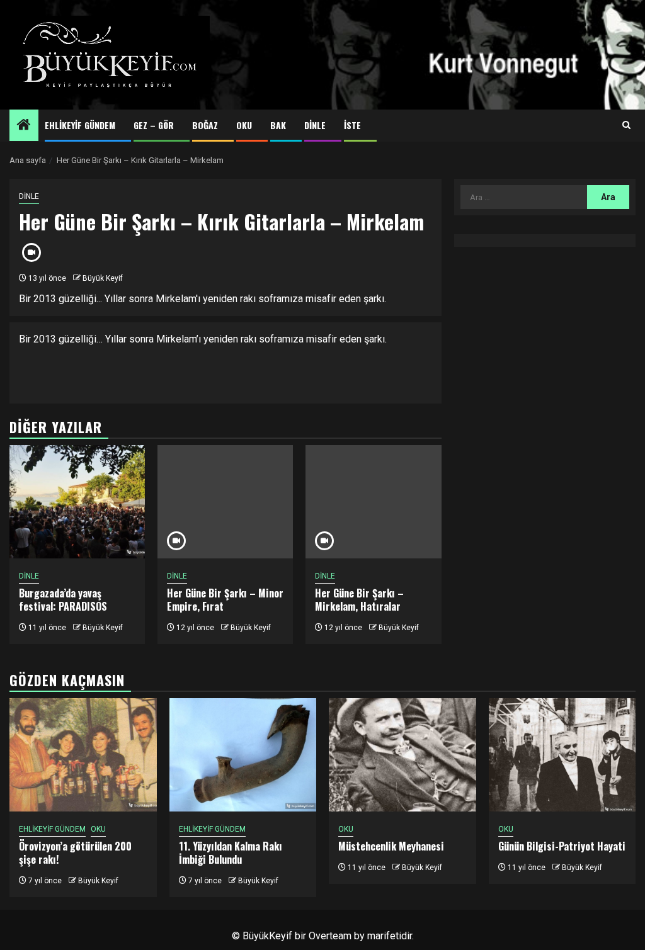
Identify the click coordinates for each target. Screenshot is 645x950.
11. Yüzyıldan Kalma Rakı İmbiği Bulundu (230, 853)
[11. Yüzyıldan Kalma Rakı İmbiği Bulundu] (243, 754)
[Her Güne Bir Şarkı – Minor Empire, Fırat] (225, 501)
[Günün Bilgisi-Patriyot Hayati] (562, 754)
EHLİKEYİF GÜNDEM (80, 125)
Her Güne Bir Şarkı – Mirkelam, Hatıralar (359, 599)
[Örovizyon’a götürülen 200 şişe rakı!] (83, 754)
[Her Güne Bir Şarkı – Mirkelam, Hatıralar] (373, 501)
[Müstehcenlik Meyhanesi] (402, 754)
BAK (278, 125)
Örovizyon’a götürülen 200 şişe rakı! (75, 853)
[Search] (626, 125)
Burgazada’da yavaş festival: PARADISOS (63, 599)
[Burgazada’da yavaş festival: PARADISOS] (77, 501)
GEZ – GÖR (154, 125)
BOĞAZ (205, 125)
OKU (244, 125)
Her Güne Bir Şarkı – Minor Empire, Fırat (225, 599)
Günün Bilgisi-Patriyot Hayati (561, 846)
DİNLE (315, 125)
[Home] (24, 126)
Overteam (330, 936)
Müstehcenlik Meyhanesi (391, 846)
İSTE (352, 125)
